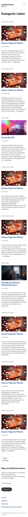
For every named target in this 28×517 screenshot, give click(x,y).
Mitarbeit (4, 500)
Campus (3, 21)
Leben (11, 21)
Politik (11, 69)
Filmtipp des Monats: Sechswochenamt (10, 283)
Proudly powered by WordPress (8, 513)
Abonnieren (6, 489)
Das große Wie (8, 137)
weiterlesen (16, 62)
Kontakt (3, 497)
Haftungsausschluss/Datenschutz (11, 507)
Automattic (4, 514)
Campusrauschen (7, 4)
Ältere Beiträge (5, 459)
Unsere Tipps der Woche (12, 43)
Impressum (4, 504)
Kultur (8, 21)
